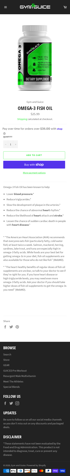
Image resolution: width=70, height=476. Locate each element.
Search (7, 354)
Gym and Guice (18, 465)
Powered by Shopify (36, 465)
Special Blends (11, 387)
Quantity (7, 137)
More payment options (34, 172)
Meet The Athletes (13, 381)
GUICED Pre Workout (15, 370)
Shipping (22, 119)
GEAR (6, 365)
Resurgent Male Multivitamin (19, 376)
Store (6, 360)
